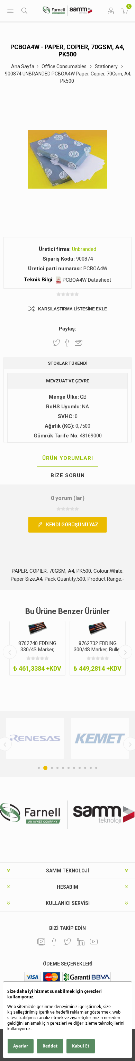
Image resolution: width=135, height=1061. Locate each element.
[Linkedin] (80, 941)
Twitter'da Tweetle (56, 342)
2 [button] (45, 768)
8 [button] (80, 768)
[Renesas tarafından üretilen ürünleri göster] (35, 738)
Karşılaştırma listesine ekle (72, 309)
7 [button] (74, 768)
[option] (37, 648)
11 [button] (96, 768)
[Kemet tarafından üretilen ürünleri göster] (100, 738)
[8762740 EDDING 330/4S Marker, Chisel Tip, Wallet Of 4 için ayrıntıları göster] (37, 628)
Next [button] (125, 652)
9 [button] (85, 768)
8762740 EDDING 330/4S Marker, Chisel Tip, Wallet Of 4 (37, 652)
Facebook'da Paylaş (67, 342)
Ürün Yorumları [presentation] (67, 458)
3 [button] (52, 768)
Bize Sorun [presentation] (68, 475)
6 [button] (69, 768)
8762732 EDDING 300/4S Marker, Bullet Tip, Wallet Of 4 (98, 649)
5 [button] (63, 768)
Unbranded (84, 249)
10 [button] (91, 768)
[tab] (67, 458)
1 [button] (39, 768)
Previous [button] (10, 652)
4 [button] (57, 768)
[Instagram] (41, 941)
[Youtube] (93, 941)
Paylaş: (67, 329)
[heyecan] (67, 941)
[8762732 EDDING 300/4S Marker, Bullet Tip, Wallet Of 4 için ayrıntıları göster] (97, 628)
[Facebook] (54, 941)
